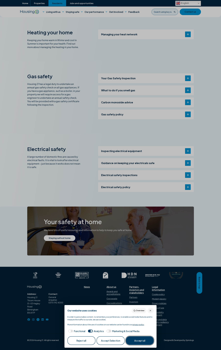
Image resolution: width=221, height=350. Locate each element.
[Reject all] (150, 310)
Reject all (81, 340)
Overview (140, 310)
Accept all (139, 340)
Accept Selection (110, 340)
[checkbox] (76, 331)
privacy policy (138, 324)
